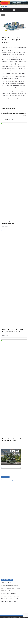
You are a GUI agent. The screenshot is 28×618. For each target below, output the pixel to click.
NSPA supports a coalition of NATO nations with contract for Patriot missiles (13, 331)
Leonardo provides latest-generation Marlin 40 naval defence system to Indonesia (14, 107)
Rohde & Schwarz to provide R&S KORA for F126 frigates (12, 439)
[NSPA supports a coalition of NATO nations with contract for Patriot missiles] (14, 231)
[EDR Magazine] (3, 10)
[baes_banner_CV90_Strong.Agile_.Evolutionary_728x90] (14, 3)
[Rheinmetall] (11, 449)
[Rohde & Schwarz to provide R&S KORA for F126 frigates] (14, 340)
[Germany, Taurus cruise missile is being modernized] (14, 123)
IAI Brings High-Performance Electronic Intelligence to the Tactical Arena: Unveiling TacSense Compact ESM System (13, 113)
